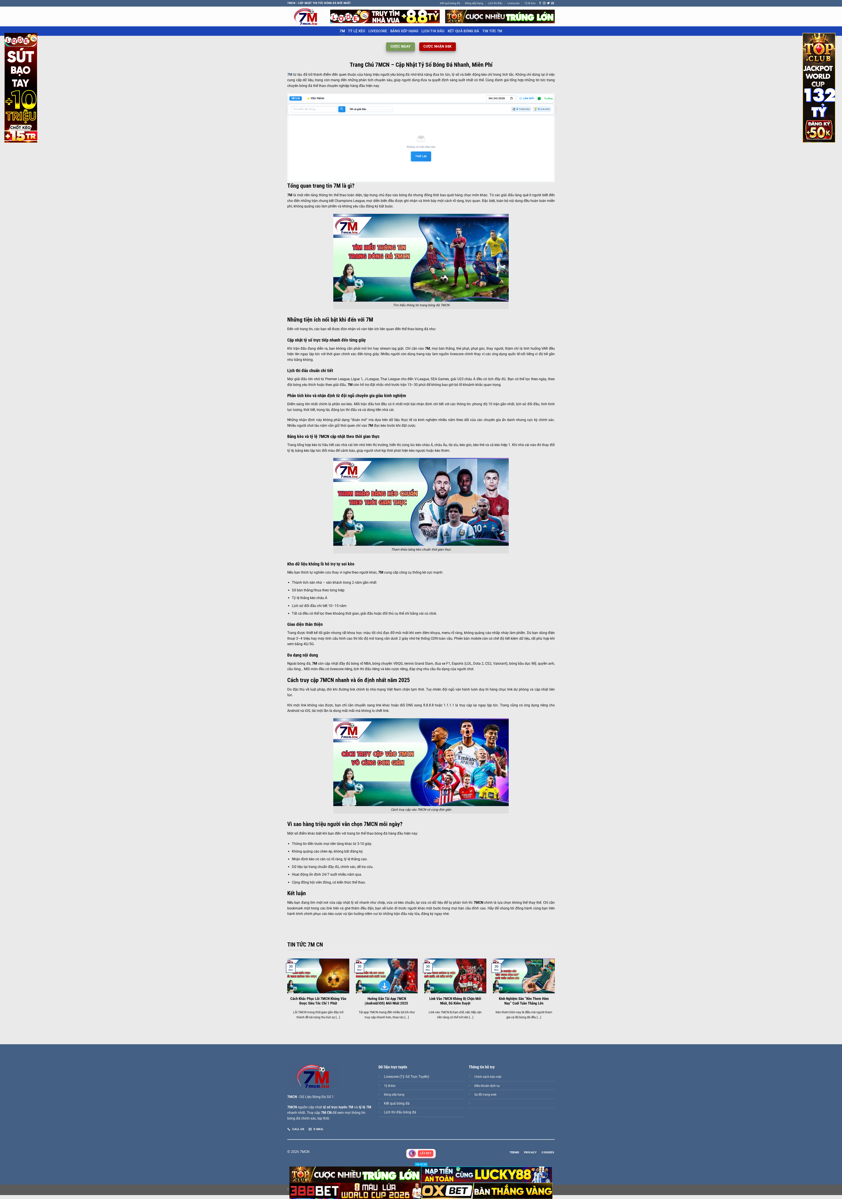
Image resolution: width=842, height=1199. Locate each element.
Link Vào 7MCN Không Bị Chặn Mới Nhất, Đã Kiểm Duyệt (455, 1001)
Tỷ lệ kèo (529, 3)
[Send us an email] (552, 3)
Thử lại (421, 156)
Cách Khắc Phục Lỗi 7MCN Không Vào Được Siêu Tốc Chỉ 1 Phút (318, 1001)
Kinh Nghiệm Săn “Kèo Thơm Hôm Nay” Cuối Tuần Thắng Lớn (524, 1001)
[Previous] (286, 994)
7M (342, 31)
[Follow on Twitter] (548, 3)
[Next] (555, 994)
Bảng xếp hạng (474, 3)
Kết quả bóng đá (450, 3)
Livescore (513, 3)
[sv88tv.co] (305, 16)
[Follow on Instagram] (544, 3)
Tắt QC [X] (421, 1164)
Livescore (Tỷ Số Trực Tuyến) (406, 1077)
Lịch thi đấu (495, 3)
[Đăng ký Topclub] (385, 16)
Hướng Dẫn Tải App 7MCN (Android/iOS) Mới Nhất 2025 (387, 1001)
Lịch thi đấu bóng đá (400, 1112)
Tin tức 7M (492, 31)
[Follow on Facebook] (540, 3)
